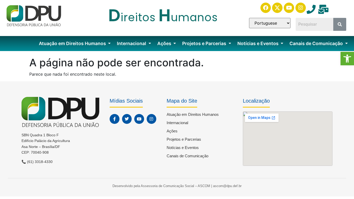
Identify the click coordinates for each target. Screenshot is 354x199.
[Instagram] (300, 8)
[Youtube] (289, 8)
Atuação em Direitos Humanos (73, 43)
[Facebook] (265, 8)
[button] (347, 58)
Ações (164, 43)
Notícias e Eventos (258, 43)
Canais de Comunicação (316, 43)
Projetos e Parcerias (204, 43)
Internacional (132, 43)
